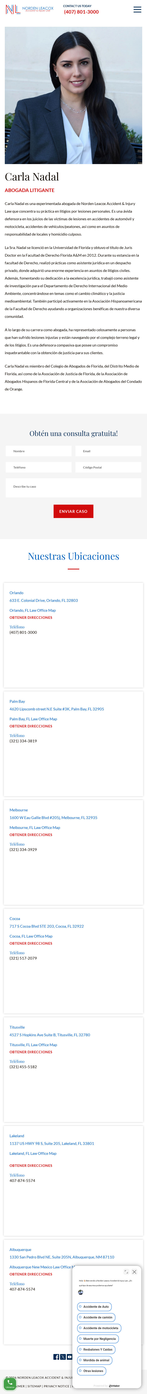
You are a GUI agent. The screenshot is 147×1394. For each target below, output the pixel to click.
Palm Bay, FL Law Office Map (33, 719)
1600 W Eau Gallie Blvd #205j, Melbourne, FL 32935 (53, 817)
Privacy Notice (56, 1386)
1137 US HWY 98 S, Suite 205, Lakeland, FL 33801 (52, 1143)
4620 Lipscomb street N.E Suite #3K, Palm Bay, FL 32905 (57, 709)
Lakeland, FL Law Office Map (33, 1153)
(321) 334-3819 (23, 740)
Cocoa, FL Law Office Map (31, 936)
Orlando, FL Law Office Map (33, 610)
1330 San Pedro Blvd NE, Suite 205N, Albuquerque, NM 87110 (62, 1257)
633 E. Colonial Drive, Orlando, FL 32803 (44, 600)
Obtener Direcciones (31, 618)
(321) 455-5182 (23, 1066)
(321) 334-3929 (23, 849)
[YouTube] (70, 1357)
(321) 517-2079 (23, 958)
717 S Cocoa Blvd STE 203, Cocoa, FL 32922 (47, 926)
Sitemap (34, 1386)
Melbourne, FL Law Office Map (35, 827)
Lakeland (17, 1135)
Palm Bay (17, 701)
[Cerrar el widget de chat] (134, 1272)
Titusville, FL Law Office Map (33, 1044)
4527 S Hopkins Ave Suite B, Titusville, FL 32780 (50, 1034)
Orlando (16, 592)
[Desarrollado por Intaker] (114, 1386)
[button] (137, 9)
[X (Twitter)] (63, 1357)
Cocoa (15, 918)
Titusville (17, 1027)
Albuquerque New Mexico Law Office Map (44, 1267)
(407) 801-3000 (81, 12)
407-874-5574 (22, 1180)
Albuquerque (20, 1249)
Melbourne (19, 810)
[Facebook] (56, 1357)
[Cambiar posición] (126, 1272)
